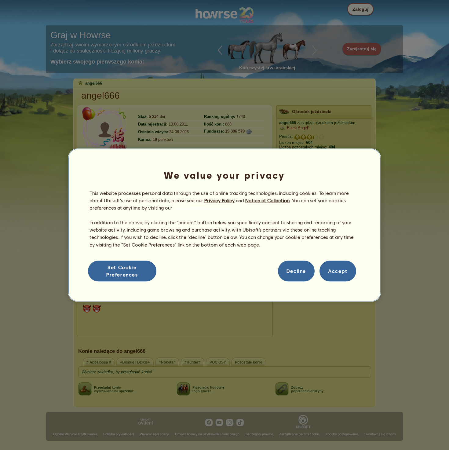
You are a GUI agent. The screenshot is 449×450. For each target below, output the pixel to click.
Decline (296, 271)
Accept (338, 271)
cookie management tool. (201, 207)
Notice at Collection (267, 200)
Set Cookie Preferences (122, 270)
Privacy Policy (219, 200)
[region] (224, 225)
